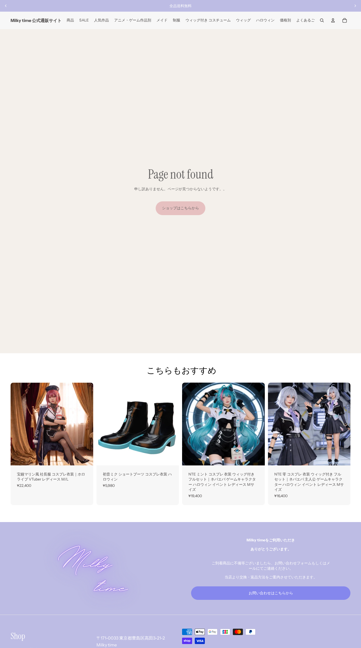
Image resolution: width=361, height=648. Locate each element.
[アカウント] (333, 20)
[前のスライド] (6, 6)
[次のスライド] (355, 6)
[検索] (322, 20)
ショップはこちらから (180, 208)
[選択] (85, 457)
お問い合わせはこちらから (271, 593)
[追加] (170, 457)
